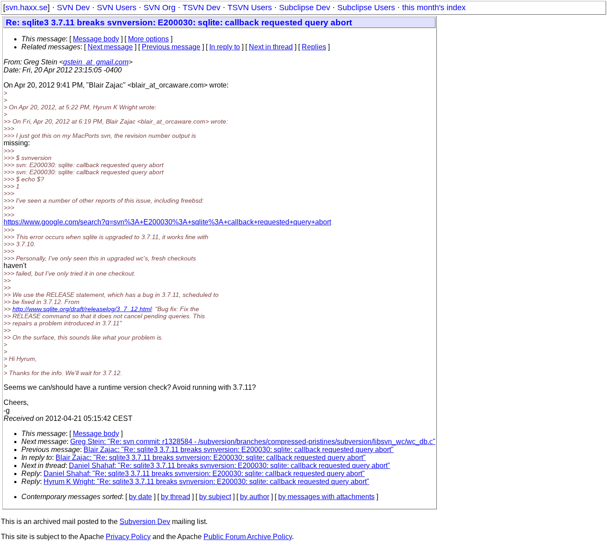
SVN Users (116, 7)
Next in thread (271, 47)
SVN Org (160, 7)
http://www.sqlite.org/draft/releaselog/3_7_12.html (82, 308)
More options (148, 39)
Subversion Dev (145, 521)
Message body (96, 39)
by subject (215, 496)
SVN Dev (73, 7)
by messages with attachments (326, 496)
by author (254, 496)
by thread (175, 496)
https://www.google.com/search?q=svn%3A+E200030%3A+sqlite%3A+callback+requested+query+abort (167, 222)
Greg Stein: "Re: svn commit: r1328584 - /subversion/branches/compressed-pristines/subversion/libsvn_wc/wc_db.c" (252, 441)
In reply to (224, 47)
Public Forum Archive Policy (248, 536)
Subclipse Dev (304, 7)
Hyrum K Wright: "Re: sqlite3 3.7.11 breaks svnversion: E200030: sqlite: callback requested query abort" (206, 481)
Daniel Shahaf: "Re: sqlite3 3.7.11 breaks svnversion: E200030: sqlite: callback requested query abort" (229, 465)
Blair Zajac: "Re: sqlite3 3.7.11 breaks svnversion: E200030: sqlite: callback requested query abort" (239, 449)
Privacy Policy (128, 536)
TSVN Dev (201, 7)
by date (140, 496)
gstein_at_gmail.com (95, 62)
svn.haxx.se (26, 7)
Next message (110, 47)
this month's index (434, 7)
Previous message (171, 47)
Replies (314, 47)
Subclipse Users (366, 7)
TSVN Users (250, 7)
